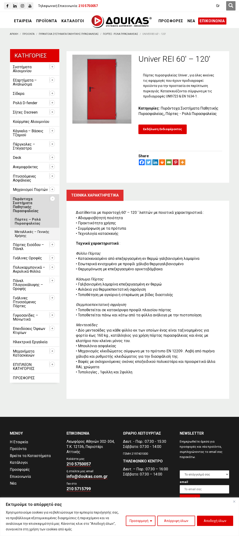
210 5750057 (79, 463)
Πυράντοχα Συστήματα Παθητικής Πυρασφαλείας (26, 205)
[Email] (169, 162)
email (184, 482)
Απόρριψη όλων (176, 521)
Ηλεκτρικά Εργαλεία (30, 342)
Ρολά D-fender (25, 103)
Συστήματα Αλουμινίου (22, 69)
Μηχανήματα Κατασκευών (24, 353)
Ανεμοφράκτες (25, 167)
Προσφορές (20, 469)
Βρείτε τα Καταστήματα (30, 456)
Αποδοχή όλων (215, 521)
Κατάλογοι (19, 462)
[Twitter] (148, 162)
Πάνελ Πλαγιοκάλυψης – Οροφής (28, 285)
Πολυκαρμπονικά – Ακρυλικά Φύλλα (29, 269)
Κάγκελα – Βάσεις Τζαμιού (28, 133)
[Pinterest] (176, 162)
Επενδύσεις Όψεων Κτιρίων (29, 330)
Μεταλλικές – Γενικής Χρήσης (32, 234)
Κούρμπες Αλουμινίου (31, 121)
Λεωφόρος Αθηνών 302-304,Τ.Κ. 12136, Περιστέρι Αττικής (91, 446)
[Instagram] (22, 5)
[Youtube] (29, 5)
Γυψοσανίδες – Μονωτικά (25, 317)
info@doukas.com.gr (87, 476)
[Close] (234, 501)
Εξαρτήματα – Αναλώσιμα (25, 82)
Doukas (6, 413)
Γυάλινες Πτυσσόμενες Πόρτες (24, 302)
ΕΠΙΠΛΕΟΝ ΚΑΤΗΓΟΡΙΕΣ (24, 366)
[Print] (162, 162)
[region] (119, 516)
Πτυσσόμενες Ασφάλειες (24, 178)
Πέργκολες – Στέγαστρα (24, 146)
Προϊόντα (18, 449)
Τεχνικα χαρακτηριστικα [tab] (95, 195)
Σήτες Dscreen (25, 112)
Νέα (13, 483)
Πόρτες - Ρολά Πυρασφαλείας (191, 113)
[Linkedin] (14, 5)
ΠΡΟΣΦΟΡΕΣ (24, 378)
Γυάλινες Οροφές (27, 258)
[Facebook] (7, 5)
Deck (17, 157)
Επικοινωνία (20, 476)
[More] (182, 162)
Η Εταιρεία (19, 442)
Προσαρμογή (139, 521)
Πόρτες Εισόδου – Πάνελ (28, 247)
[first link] (230, 6)
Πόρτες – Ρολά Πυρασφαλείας (28, 221)
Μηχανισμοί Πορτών (30, 189)
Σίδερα (18, 93)
